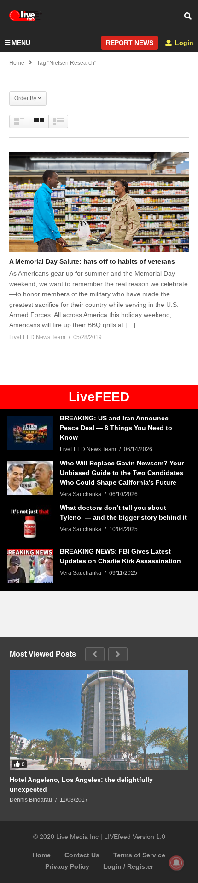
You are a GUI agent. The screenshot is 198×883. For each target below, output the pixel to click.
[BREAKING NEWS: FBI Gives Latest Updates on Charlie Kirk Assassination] (30, 566)
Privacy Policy (67, 866)
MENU (21, 42)
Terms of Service (139, 855)
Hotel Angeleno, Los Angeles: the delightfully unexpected (81, 784)
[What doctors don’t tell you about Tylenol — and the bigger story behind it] (30, 522)
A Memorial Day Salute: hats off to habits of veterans (92, 261)
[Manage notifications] (176, 862)
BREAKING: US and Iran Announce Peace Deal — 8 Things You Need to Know (116, 427)
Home (42, 855)
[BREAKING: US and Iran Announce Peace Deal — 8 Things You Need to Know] (30, 433)
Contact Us (81, 855)
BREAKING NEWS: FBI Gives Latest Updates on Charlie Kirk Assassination (120, 556)
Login (183, 42)
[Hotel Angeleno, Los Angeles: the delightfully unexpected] (99, 720)
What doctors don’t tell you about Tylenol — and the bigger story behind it (123, 512)
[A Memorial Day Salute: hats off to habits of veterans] (99, 202)
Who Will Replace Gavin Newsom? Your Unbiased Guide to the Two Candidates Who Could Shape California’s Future (122, 472)
